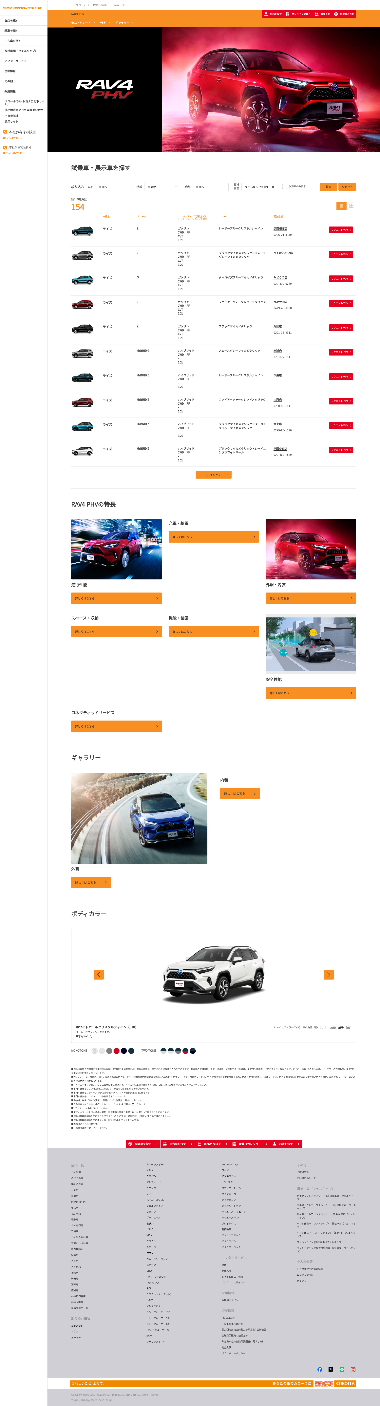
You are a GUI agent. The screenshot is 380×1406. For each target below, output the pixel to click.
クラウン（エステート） (161, 1294)
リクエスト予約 (339, 229)
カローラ (151, 1247)
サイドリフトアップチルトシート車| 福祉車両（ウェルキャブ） (326, 1215)
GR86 (149, 1270)
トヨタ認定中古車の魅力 (310, 1268)
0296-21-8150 (283, 235)
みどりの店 (280, 277)
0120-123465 (12, 138)
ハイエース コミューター (235, 1211)
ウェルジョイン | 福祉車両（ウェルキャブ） (320, 1242)
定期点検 (226, 1270)
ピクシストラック (231, 1247)
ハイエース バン (230, 1217)
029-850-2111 (13, 153)
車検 (224, 1264)
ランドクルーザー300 (158, 1323)
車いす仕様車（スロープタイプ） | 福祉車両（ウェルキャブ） (326, 1234)
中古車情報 (305, 1261)
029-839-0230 (283, 284)
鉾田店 (278, 326)
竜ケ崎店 (76, 1213)
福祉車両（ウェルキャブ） (316, 1188)
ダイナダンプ (229, 1199)
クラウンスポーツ (155, 1341)
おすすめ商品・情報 (232, 1276)
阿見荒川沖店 (78, 1201)
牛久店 (74, 1207)
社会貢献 (226, 1347)
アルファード (153, 1182)
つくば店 (76, 1172)
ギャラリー (122, 23)
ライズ (225, 1170)
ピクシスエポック (231, 1235)
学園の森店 (280, 448)
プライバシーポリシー (233, 1353)
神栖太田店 (280, 302)
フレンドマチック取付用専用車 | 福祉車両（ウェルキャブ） (326, 1249)
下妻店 (278, 375)
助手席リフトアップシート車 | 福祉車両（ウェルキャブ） (325, 1197)
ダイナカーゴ (229, 1194)
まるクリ (301, 1280)
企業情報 (228, 1310)
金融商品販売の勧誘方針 (235, 1335)
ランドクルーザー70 (157, 1329)
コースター (229, 1182)
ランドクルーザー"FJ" (158, 1312)
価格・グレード (81, 23)
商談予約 (325, 13)
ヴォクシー (152, 1211)
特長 (103, 23)
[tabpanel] (214, 89)
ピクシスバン (229, 1241)
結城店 (74, 1254)
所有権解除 (303, 1172)
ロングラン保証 (305, 1274)
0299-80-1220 (283, 430)
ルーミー (76, 1337)
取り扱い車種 (80, 1318)
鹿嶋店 (74, 1290)
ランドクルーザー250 (158, 1317)
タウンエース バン (231, 1188)
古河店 (278, 399)
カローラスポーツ (155, 1164)
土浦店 (278, 351)
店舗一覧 (77, 1165)
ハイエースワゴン (155, 1199)
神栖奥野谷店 (78, 1296)
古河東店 (76, 1266)
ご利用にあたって (306, 1178)
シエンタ (151, 1188)
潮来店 (278, 424)
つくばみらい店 (283, 253)
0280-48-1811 (283, 406)
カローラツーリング (157, 1258)
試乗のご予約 (347, 13)
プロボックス (229, 1223)
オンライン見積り (301, 13)
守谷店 (74, 1231)
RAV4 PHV (77, 14)
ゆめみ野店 (77, 1225)
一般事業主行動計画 (232, 1323)
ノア (148, 1194)
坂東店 (74, 1272)
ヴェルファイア (154, 1205)
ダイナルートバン (231, 1205)
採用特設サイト (230, 1300)
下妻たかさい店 (79, 1243)
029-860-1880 (283, 455)
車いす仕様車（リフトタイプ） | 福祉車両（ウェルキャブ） (326, 1225)
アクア (74, 1331)
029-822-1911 (283, 357)
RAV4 (149, 1335)
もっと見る (214, 475)
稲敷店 (74, 1219)
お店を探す (276, 13)
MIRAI (149, 1235)
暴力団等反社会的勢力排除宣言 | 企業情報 (244, 1329)
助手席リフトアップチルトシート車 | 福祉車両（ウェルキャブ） (326, 1206)
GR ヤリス (153, 1282)
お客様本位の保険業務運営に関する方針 (243, 1341)
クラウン (151, 1241)
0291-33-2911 (283, 333)
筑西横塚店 (280, 228)
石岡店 (74, 1189)
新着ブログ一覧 (79, 1307)
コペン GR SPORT (156, 1276)
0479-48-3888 (283, 308)
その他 (301, 1165)
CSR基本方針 (229, 1317)
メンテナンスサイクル (233, 1282)
